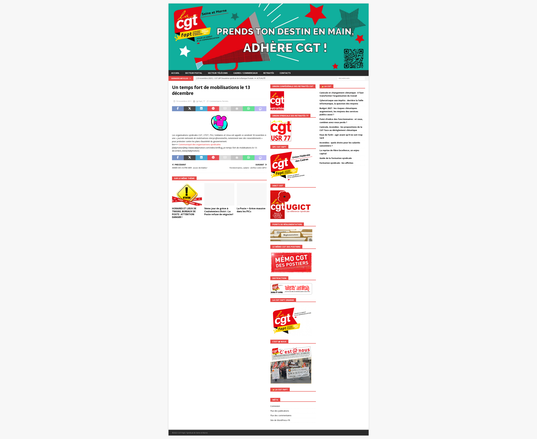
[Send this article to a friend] (225, 108)
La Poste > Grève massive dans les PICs (251, 210)
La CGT (327, 86)
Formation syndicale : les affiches (336, 163)
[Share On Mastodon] (260, 108)
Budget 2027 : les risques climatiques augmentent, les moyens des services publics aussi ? (339, 111)
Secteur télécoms (218, 73)
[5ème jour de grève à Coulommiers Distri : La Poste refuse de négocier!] (219, 194)
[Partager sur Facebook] (178, 108)
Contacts (285, 73)
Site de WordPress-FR (280, 420)
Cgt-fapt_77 (200, 101)
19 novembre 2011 (183, 101)
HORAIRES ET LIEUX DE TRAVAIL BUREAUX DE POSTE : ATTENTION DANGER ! (184, 213)
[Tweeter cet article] (190, 108)
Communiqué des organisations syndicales (200, 144)
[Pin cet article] (213, 108)
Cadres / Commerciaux (245, 73)
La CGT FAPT (281, 389)
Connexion (275, 406)
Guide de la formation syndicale (336, 158)
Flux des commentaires (280, 415)
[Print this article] (237, 108)
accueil (175, 73)
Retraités (268, 73)
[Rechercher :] (351, 78)
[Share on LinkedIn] (201, 108)
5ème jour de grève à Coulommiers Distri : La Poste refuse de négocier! (218, 211)
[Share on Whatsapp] (249, 108)
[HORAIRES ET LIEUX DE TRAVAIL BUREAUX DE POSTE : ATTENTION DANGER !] (187, 194)
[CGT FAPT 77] (269, 68)
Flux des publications (279, 410)
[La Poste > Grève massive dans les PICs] (252, 194)
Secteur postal (193, 73)
